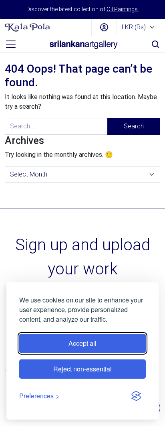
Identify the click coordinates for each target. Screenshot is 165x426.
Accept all (82, 343)
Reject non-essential (82, 368)
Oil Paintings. (123, 9)
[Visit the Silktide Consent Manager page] (136, 396)
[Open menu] (11, 44)
